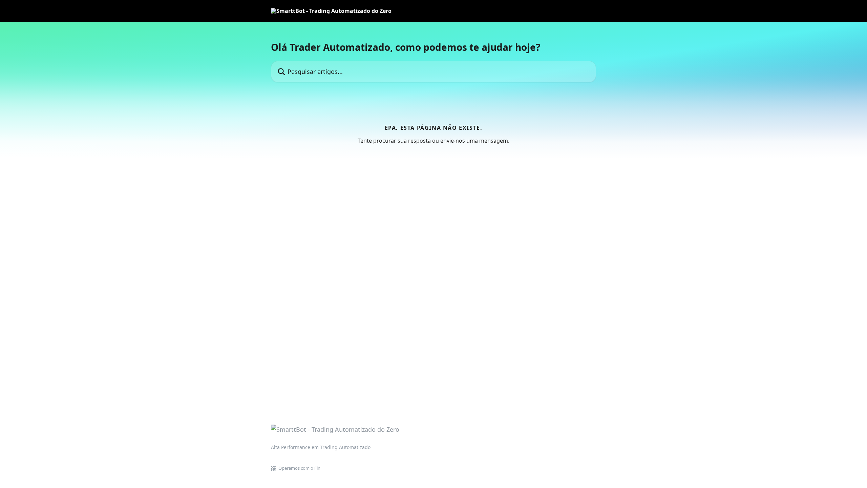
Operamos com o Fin (299, 468)
